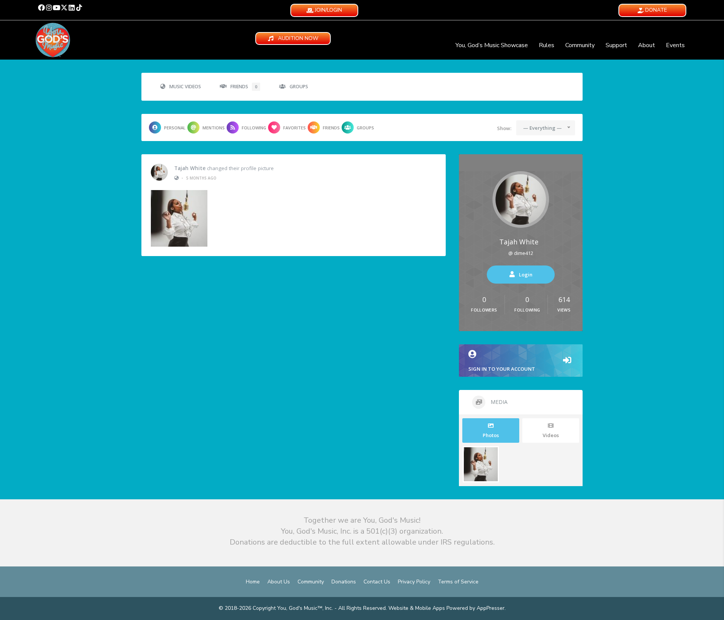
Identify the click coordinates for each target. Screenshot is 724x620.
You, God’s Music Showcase (492, 45)
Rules (546, 45)
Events (675, 45)
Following (254, 127)
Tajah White (190, 168)
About (646, 45)
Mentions (213, 127)
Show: (504, 128)
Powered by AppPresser (475, 608)
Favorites (294, 127)
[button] (41, 7)
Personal (175, 127)
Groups (299, 86)
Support (616, 45)
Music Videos (185, 86)
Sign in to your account (501, 368)
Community (580, 45)
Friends (243, 86)
